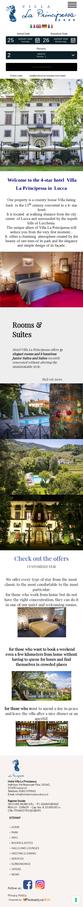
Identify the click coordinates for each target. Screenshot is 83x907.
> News (14, 874)
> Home (14, 827)
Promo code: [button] (16, 75)
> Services (16, 858)
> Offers (15, 869)
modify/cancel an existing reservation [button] (47, 75)
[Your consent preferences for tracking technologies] (76, 900)
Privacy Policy (17, 895)
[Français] (50, 27)
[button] (24, 40)
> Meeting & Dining (22, 853)
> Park (13, 832)
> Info (13, 837)
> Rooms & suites (21, 842)
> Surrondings (19, 864)
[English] (38, 27)
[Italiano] (32, 27)
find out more (52, 379)
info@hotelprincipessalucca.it (31, 794)
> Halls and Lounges (24, 848)
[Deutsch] (44, 27)
